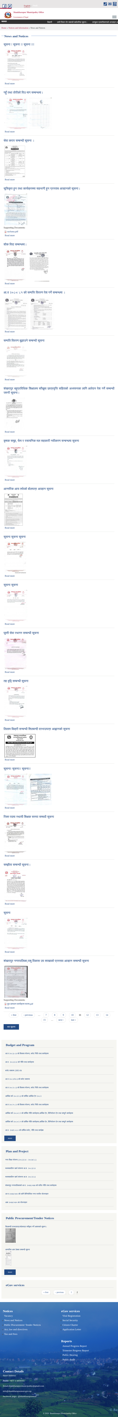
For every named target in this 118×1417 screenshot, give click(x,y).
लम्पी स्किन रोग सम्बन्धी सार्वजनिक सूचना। (61, 22)
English (27, 6)
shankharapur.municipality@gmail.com (26, 1386)
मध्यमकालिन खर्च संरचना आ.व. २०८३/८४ (20, 1168)
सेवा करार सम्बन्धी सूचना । (19, 140)
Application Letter (71, 1329)
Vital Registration (71, 1315)
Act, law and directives (15, 1329)
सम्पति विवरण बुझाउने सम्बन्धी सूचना (24, 340)
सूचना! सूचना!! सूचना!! (17, 768)
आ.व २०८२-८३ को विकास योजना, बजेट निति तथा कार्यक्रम (26, 1088)
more (10, 1138)
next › (61, 1020)
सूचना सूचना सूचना (15, 537)
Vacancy (8, 1315)
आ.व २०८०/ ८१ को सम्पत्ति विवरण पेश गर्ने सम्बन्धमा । (34, 292)
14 (107, 1015)
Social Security (70, 1320)
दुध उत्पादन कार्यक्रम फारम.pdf (20, 1004)
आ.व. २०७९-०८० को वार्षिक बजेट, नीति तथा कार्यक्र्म (24, 1130)
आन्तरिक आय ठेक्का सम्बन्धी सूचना (17, 1250)
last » (73, 1020)
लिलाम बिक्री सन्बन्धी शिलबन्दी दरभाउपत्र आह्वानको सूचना (37, 729)
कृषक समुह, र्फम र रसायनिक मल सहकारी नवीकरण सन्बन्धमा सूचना (41, 441)
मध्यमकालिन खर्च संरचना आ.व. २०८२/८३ (20, 1177)
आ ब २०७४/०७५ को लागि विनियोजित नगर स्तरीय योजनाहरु (26, 1194)
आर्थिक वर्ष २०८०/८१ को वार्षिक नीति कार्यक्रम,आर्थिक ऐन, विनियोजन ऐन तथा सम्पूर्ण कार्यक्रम (39, 1113)
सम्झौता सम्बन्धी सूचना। (17, 864)
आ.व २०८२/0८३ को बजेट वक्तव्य (17, 1079)
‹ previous (28, 1015)
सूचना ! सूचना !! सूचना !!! (19, 44)
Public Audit (68, 1359)
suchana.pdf (12, 231)
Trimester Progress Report (75, 1350)
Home (3, 28)
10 (72, 1015)
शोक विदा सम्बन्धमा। (15, 244)
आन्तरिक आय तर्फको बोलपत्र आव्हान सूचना (28, 489)
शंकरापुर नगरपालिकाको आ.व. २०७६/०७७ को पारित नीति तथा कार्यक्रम (30, 1185)
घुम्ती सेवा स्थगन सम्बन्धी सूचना (21, 633)
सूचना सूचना (11, 585)
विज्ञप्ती (38, 22)
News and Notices (13, 1320)
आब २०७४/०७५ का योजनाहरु (16, 1202)
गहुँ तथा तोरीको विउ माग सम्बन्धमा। (23, 92)
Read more (10, 83)
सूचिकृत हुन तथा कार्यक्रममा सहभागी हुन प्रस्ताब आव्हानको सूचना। (42, 188)
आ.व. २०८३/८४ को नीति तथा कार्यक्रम (19, 1062)
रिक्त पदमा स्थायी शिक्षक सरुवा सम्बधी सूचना (29, 817)
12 (87, 1015)
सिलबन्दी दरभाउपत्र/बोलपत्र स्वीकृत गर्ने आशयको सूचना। (26, 1227)
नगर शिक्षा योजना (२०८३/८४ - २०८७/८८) (20, 1160)
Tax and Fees (10, 1334)
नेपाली (35, 6)
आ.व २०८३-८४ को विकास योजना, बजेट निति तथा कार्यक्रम (26, 1053)
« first (13, 1015)
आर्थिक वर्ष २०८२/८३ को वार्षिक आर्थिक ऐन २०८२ (23, 1096)
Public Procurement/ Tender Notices (22, 1325)
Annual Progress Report (74, 1346)
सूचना (7, 913)
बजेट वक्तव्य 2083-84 (13, 1070)
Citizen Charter (70, 1325)
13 (97, 1015)
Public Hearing (70, 1355)
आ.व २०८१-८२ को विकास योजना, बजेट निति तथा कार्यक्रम (26, 1105)
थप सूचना (11, 1027)
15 (44, 1020)
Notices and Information (18, 28)
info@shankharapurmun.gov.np (17, 1391)
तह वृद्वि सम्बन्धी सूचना (16, 681)
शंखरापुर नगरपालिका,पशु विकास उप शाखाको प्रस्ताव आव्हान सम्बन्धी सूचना (46, 961)
